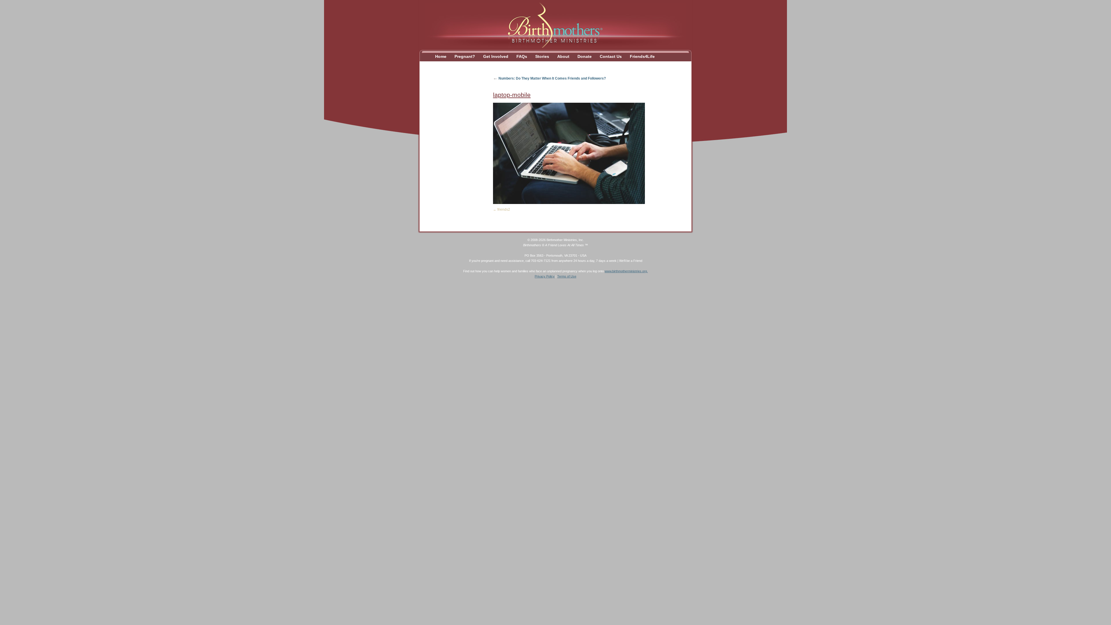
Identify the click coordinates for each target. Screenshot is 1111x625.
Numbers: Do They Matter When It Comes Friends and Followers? (549, 78)
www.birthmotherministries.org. (626, 271)
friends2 (503, 209)
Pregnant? (465, 56)
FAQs (521, 56)
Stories (542, 56)
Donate (584, 56)
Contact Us (611, 56)
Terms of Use (566, 276)
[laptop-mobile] (569, 202)
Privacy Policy (545, 276)
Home (440, 56)
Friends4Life (642, 56)
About (563, 56)
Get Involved (495, 56)
